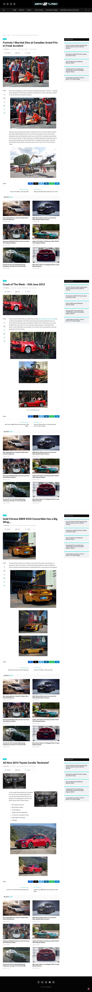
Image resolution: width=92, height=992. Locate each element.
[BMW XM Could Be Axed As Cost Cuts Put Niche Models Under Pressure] (46, 208)
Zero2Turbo (6, 49)
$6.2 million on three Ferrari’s (47, 319)
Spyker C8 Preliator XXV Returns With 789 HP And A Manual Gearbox (45, 242)
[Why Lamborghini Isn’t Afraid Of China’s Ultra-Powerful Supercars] (16, 208)
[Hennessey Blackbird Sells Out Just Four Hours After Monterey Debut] (16, 231)
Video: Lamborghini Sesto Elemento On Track (46, 191)
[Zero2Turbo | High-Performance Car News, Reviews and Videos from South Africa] (46, 4)
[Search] (86, 10)
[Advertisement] (46, 23)
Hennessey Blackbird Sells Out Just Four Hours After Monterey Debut (16, 242)
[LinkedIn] (4, 105)
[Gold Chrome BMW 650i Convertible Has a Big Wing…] (19, 559)
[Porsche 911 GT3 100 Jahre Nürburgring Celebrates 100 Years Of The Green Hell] (16, 255)
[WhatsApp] (4, 109)
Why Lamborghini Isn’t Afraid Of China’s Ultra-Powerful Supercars (16, 218)
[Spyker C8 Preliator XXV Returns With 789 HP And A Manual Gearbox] (46, 231)
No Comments (33, 49)
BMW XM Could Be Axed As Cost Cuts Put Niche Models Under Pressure (44, 218)
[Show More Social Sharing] (34, 53)
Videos (29, 10)
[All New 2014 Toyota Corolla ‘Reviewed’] (14, 788)
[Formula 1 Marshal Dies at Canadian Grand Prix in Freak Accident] (26, 86)
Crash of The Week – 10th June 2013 (19, 191)
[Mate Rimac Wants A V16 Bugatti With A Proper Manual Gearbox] (46, 255)
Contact (21, 10)
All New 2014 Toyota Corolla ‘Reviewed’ (18, 670)
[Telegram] (4, 113)
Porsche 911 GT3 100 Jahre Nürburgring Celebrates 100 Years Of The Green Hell (14, 265)
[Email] (4, 98)
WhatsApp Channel (52, 10)
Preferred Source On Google (69, 10)
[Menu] (4, 10)
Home (14, 10)
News (4, 280)
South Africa (39, 10)
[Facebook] (4, 94)
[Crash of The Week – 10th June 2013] (20, 314)
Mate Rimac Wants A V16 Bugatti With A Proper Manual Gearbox (45, 265)
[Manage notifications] (88, 989)
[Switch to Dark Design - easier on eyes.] (88, 10)
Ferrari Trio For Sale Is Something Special (18, 889)
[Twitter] (4, 101)
